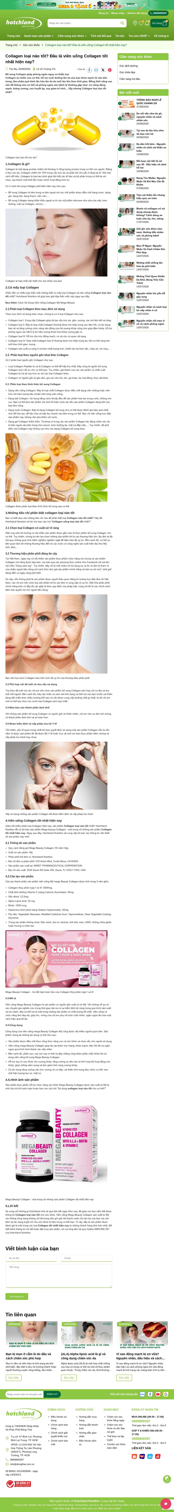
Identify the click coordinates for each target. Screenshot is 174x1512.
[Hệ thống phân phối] (135, 23)
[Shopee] (134, 1456)
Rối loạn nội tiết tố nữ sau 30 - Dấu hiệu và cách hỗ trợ (151, 164)
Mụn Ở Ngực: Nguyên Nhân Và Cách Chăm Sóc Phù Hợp (150, 249)
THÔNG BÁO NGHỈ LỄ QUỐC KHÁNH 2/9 (148, 102)
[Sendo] (158, 1456)
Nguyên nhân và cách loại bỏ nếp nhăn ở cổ (151, 309)
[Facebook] (150, 1394)
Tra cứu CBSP (138, 35)
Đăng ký (103, 13)
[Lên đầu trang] (167, 1491)
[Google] (166, 1394)
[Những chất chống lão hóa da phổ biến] (127, 266)
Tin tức (120, 35)
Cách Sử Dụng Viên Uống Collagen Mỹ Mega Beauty (46, 302)
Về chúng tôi (162, 35)
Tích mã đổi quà (101, 35)
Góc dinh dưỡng (128, 65)
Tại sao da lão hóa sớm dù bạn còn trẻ (150, 132)
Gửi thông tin (17, 1296)
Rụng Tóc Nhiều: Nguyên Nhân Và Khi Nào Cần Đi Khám (151, 181)
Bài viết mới (129, 92)
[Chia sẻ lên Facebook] (89, 70)
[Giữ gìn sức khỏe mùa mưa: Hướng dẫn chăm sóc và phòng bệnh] (127, 232)
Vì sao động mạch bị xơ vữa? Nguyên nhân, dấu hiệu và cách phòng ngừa (139, 1356)
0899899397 (160, 13)
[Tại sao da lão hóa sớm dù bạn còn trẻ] (127, 134)
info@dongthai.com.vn (22, 1464)
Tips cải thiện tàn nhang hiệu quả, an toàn (150, 197)
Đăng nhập (117, 13)
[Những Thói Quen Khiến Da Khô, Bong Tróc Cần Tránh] (127, 280)
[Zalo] (142, 1394)
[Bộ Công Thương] (18, 1483)
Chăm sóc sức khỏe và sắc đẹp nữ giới (116, 1428)
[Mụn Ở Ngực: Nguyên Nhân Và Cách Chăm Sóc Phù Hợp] (127, 249)
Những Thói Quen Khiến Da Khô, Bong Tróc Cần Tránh (150, 279)
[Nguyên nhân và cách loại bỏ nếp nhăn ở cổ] (127, 310)
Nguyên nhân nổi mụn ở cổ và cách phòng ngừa (150, 322)
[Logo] (23, 23)
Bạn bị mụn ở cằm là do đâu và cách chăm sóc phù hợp (28, 1356)
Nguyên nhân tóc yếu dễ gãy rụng (150, 295)
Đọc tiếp (14, 1377)
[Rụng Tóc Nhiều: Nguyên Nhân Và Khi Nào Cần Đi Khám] (127, 181)
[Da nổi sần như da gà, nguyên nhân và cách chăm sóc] (127, 117)
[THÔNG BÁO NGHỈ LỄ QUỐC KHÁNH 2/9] (127, 103)
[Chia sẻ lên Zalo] (96, 70)
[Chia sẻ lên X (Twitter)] (103, 70)
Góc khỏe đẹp (127, 72)
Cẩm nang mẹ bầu (129, 78)
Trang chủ (13, 35)
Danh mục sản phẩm (38, 35)
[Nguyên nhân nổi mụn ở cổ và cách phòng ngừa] (127, 324)
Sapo (121, 1501)
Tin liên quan (20, 1314)
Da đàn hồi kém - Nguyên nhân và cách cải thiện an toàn (151, 147)
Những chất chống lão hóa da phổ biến (149, 264)
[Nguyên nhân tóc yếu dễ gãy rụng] (127, 297)
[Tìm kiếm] (122, 23)
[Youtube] (158, 1394)
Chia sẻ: (81, 69)
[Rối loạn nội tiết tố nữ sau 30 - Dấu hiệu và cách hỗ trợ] (127, 164)
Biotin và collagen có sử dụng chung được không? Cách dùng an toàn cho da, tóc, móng (150, 213)
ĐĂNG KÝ (52, 1394)
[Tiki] (150, 1456)
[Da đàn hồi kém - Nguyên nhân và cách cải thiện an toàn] (127, 147)
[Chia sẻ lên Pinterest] (109, 70)
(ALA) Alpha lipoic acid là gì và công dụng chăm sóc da (83, 1356)
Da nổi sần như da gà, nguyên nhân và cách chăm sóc (149, 116)
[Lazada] (142, 1456)
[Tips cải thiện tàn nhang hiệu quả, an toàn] (127, 198)
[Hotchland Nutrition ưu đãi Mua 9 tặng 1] (87, 4)
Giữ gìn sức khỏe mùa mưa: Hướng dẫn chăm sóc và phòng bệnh (149, 232)
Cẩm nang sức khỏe (71, 35)
